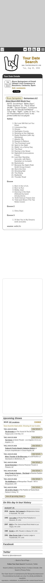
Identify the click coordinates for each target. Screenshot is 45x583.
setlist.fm (17, 226)
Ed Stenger (29, 574)
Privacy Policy (25, 570)
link (13, 88)
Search (5, 568)
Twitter (35, 564)
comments (21, 88)
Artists (11, 568)
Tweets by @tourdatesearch (11, 555)
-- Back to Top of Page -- (22, 560)
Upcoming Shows (20, 568)
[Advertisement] (22, 23)
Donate (36, 568)
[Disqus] (22, 312)
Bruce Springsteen (14, 98)
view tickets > (37, 429)
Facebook (29, 564)
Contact (29, 568)
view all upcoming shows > (15, 496)
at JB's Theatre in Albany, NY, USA (23, 531)
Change (37, 422)
